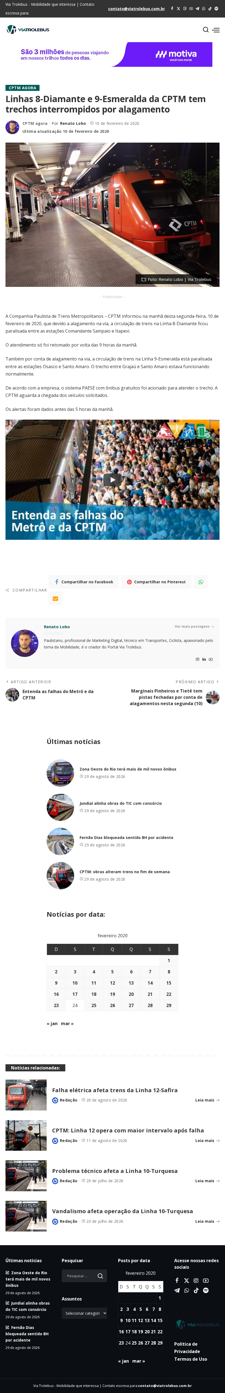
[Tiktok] (210, 8)
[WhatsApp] (204, 8)
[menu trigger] (216, 30)
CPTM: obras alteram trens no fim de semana (125, 871)
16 (56, 994)
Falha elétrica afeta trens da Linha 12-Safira (115, 1090)
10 (74, 983)
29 (168, 1005)
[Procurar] (206, 30)
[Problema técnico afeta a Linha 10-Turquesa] (26, 1175)
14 (150, 983)
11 (93, 983)
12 (112, 983)
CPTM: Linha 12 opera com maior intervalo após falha (128, 1130)
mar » (67, 1023)
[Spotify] (216, 8)
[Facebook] (172, 8)
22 (168, 994)
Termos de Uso (190, 1359)
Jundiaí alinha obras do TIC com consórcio (121, 803)
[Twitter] (178, 8)
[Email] (55, 598)
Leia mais (204, 1100)
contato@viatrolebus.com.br (136, 8)
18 (93, 994)
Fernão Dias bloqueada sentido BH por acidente (126, 837)
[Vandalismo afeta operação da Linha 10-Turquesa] (26, 1216)
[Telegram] (197, 8)
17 (74, 994)
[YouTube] (191, 8)
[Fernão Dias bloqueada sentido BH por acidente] (60, 841)
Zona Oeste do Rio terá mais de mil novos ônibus (128, 769)
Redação (68, 1100)
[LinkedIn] (204, 659)
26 (112, 1005)
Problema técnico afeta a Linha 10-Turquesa (115, 1171)
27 (131, 1005)
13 (131, 983)
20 (131, 994)
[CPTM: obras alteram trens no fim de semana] (60, 875)
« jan (52, 1023)
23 (56, 1005)
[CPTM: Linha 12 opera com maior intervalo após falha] (26, 1135)
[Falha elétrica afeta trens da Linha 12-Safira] (26, 1095)
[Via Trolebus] (197, 1324)
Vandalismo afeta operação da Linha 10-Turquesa (122, 1211)
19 (112, 994)
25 (93, 1005)
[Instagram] (185, 8)
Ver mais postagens (192, 626)
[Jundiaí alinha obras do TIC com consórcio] (60, 807)
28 (150, 1005)
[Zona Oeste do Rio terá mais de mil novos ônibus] (60, 773)
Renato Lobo (73, 123)
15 (168, 983)
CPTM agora (22, 87)
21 (150, 994)
